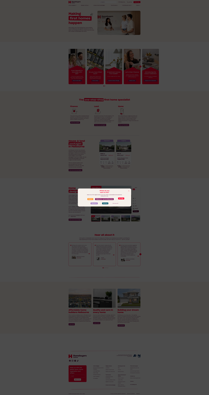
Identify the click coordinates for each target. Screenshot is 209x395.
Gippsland (94, 203)
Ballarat (90, 199)
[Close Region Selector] (129, 191)
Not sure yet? (115, 203)
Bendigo (121, 198)
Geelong (105, 203)
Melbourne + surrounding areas (104, 199)
